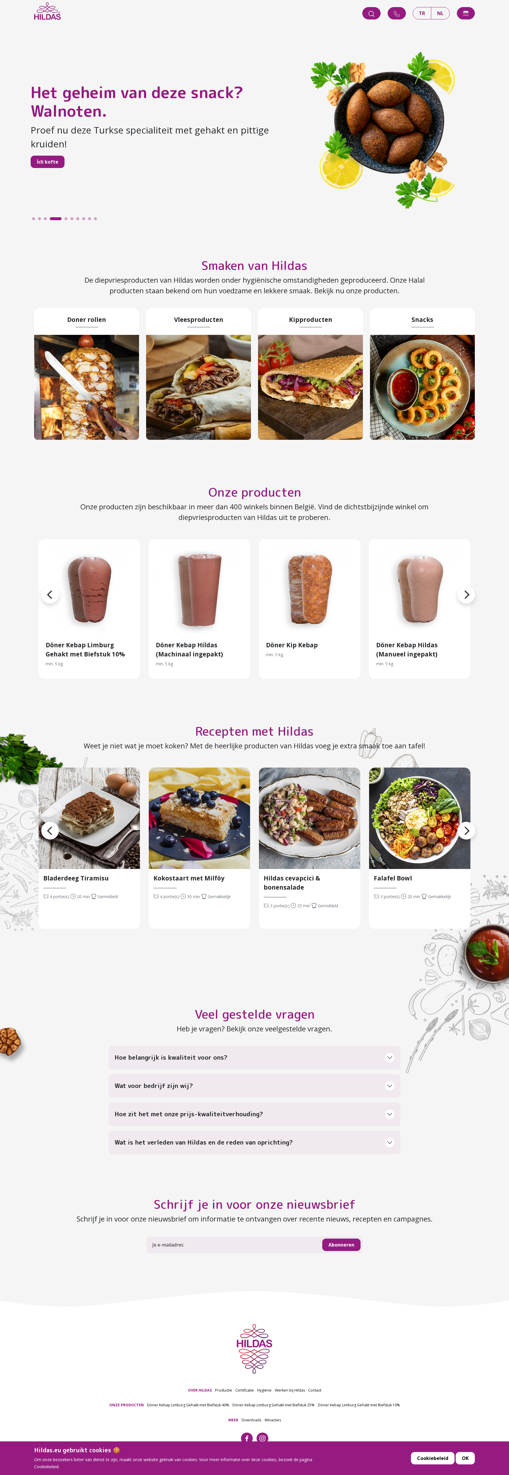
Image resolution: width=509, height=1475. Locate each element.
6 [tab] (73, 220)
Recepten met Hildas (254, 731)
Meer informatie (89, 590)
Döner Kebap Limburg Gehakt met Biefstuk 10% (359, 1404)
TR (422, 13)
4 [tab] (53, 220)
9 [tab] (91, 220)
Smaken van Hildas (254, 265)
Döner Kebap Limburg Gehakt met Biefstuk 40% (188, 1404)
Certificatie (244, 1390)
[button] (41, 587)
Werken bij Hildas (290, 1390)
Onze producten (254, 492)
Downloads (251, 1420)
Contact (314, 1390)
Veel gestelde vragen (255, 1014)
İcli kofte (47, 162)
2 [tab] (41, 220)
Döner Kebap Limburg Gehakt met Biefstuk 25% (273, 1404)
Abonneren (341, 1245)
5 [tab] (67, 220)
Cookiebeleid (432, 1458)
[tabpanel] (254, 129)
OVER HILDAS (200, 1390)
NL (440, 13)
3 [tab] (47, 220)
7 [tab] (79, 220)
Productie (223, 1390)
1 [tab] (35, 220)
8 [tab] (85, 220)
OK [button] (465, 1458)
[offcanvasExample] (466, 13)
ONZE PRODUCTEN (126, 1404)
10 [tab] (97, 220)
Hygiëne (264, 1390)
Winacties (273, 1420)
